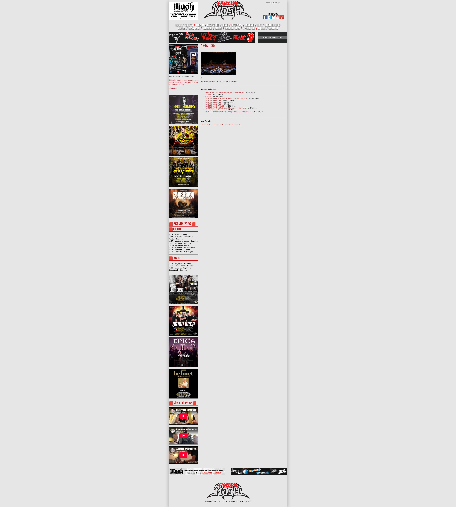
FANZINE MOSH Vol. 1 (214, 100)
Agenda (208, 95)
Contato (208, 96)
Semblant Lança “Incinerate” (216, 110)
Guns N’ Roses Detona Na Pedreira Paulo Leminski (221, 125)
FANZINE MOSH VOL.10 (214, 106)
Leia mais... (183, 82)
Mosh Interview (182, 402)
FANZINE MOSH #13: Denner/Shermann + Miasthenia (225, 108)
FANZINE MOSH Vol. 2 (214, 102)
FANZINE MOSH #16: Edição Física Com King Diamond (226, 98)
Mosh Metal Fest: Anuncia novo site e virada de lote (224, 93)
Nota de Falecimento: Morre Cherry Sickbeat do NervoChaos (228, 112)
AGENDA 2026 (182, 223)
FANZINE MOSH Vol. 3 (214, 104)
